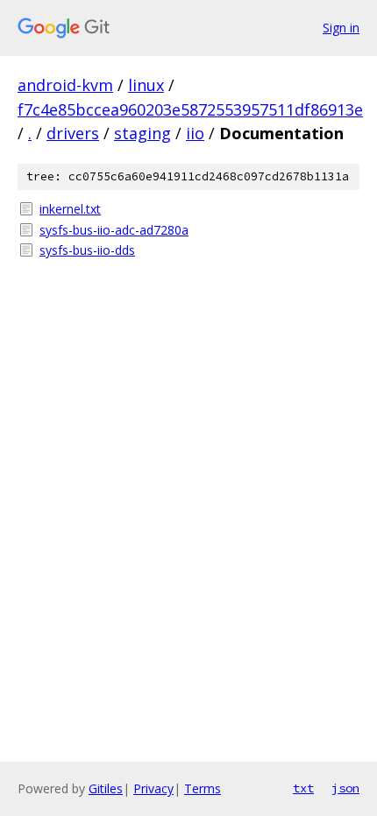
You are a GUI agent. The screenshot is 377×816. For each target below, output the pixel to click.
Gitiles (106, 788)
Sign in (341, 27)
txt (303, 788)
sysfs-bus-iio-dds (87, 250)
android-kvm (65, 84)
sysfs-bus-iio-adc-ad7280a (113, 230)
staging (142, 133)
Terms (202, 788)
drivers (72, 133)
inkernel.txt (70, 208)
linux (146, 84)
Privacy (153, 788)
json (345, 788)
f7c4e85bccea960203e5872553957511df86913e (190, 109)
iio (195, 133)
